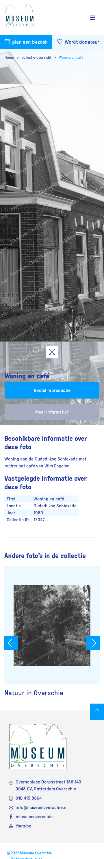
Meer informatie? (52, 412)
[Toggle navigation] (92, 18)
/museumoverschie (34, 816)
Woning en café (71, 57)
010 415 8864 (29, 798)
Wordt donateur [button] (81, 42)
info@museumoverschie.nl (42, 807)
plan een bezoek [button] (29, 42)
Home (10, 57)
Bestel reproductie (52, 390)
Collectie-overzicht (36, 57)
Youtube (23, 826)
